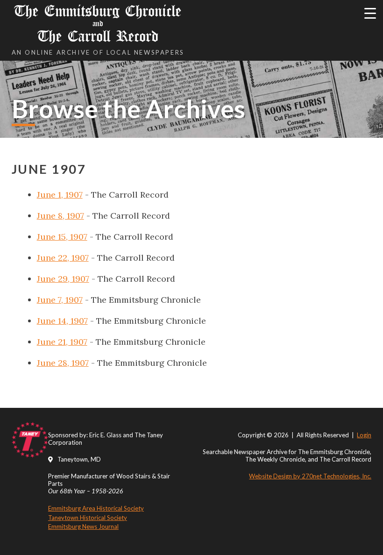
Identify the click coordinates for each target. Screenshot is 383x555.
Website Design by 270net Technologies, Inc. (310, 476)
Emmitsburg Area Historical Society (96, 508)
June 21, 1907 (62, 341)
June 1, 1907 (60, 194)
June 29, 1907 (63, 278)
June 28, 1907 (63, 362)
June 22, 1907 (63, 257)
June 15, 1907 (62, 236)
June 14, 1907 (62, 320)
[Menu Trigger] (370, 13)
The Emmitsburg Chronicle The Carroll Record (97, 23)
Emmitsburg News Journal (83, 526)
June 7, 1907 (60, 299)
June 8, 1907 (60, 215)
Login (364, 435)
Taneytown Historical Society (87, 517)
